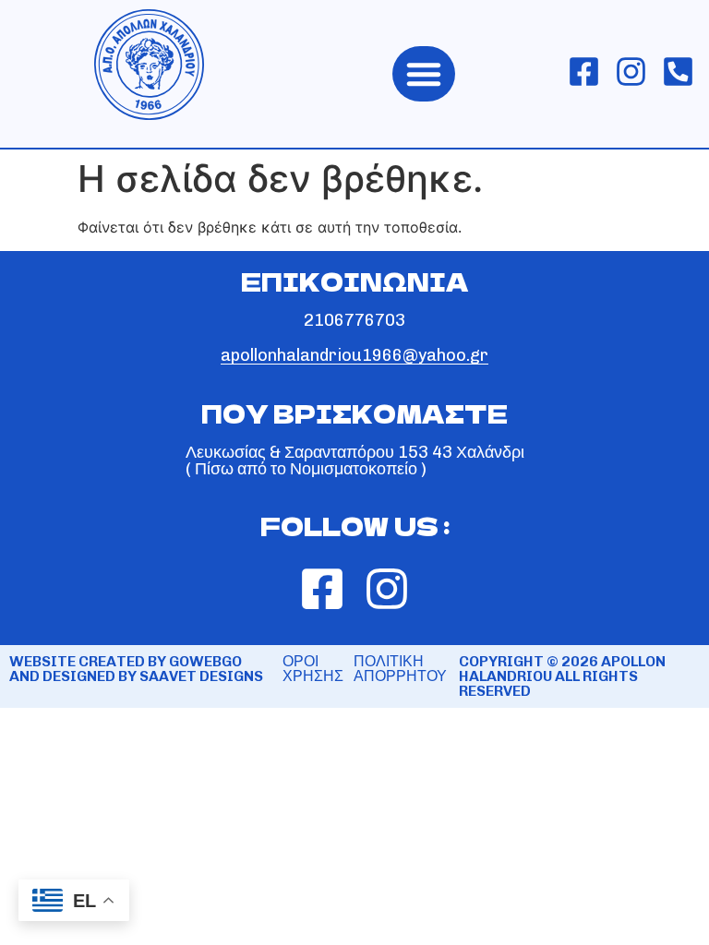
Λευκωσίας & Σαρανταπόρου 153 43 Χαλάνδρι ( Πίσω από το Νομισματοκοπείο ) (355, 460)
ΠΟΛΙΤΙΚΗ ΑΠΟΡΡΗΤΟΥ (400, 668)
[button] (423, 74)
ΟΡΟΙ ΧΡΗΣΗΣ (312, 668)
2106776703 (354, 320)
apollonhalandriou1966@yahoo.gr (354, 355)
